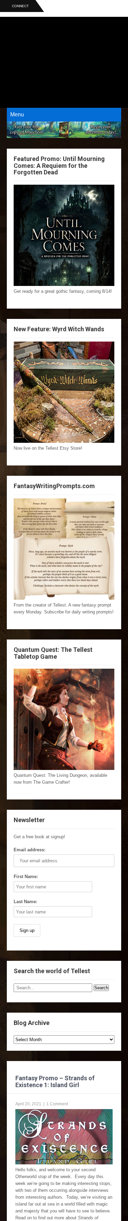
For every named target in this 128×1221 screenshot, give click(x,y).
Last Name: (25, 901)
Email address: (29, 849)
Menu (17, 114)
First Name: (26, 876)
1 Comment (57, 1104)
